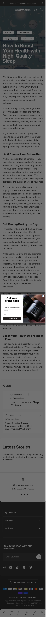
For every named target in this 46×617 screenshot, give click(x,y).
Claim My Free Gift (11, 318)
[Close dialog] (42, 296)
